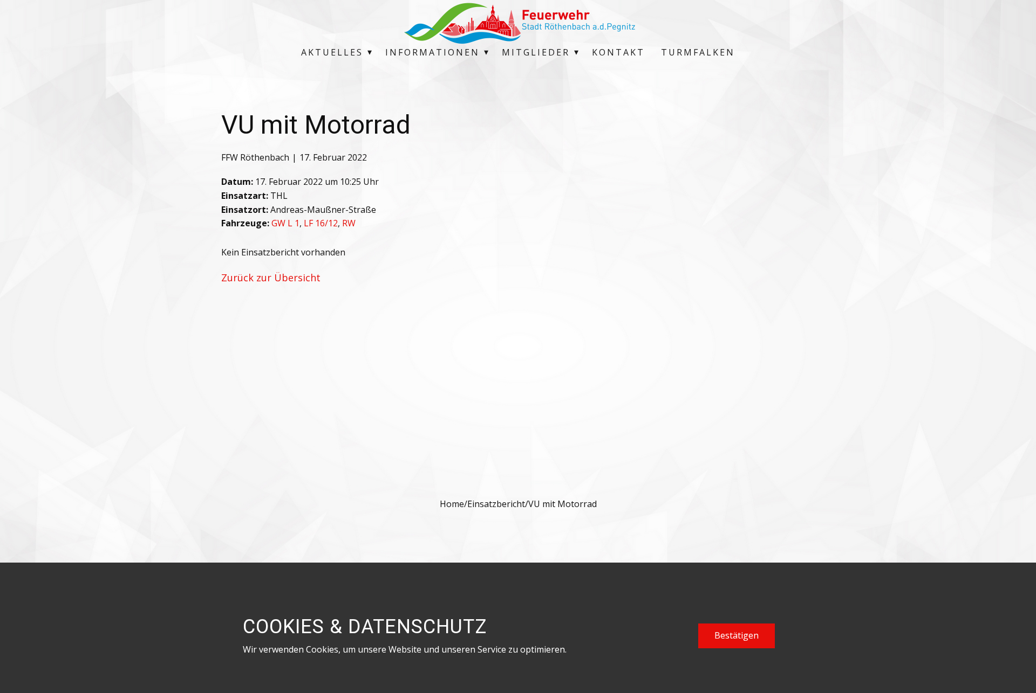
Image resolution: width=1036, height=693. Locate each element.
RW (349, 223)
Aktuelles (332, 52)
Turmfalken (698, 52)
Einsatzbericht (496, 504)
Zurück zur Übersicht (271, 277)
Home (452, 504)
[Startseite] (518, 23)
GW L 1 (285, 223)
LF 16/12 (321, 223)
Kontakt (618, 52)
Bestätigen (736, 635)
